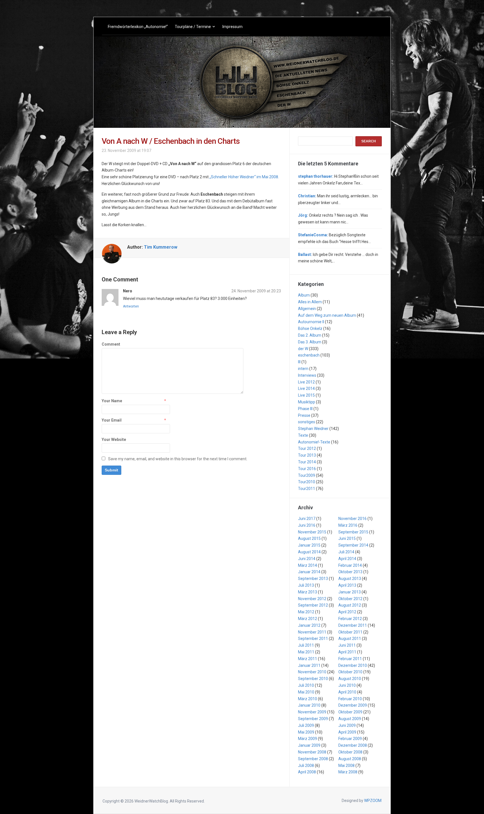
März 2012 (307, 618)
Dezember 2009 (352, 705)
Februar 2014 (350, 565)
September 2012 (313, 605)
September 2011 (313, 638)
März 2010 (307, 699)
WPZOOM (372, 800)
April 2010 (347, 692)
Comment (111, 344)
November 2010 (312, 672)
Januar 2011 (309, 665)
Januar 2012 (309, 625)
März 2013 (307, 592)
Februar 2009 (350, 738)
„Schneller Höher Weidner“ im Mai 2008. (244, 177)
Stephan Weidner (313, 428)
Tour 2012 (307, 448)
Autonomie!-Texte (314, 442)
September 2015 (353, 532)
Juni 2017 (306, 518)
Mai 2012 (306, 612)
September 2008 (313, 759)
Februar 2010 (350, 699)
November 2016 (352, 518)
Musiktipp (306, 402)
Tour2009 (306, 475)
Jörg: (303, 215)
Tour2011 (306, 488)
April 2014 (347, 558)
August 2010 (349, 678)
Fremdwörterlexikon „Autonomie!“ (138, 26)
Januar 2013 (349, 592)
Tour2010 (306, 482)
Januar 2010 (309, 705)
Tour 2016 (307, 468)
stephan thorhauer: (315, 176)
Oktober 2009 (350, 712)
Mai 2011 (306, 652)
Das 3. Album (309, 342)
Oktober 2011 (350, 632)
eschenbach (309, 355)
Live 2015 (306, 395)
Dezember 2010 (352, 665)
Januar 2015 (309, 545)
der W (303, 348)
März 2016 (347, 525)
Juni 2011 (347, 645)
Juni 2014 (306, 558)
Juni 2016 (306, 525)
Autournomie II (311, 322)
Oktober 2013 (350, 572)
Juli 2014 (346, 552)
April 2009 (347, 732)
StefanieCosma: (313, 235)
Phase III (305, 408)
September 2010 (313, 678)
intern (303, 368)
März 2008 (347, 772)
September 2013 (313, 578)
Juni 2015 (347, 538)
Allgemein (307, 308)
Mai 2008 (346, 765)
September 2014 (353, 545)
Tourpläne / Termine (193, 26)
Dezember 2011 (352, 625)
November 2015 (312, 532)
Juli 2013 (306, 585)
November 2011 (312, 632)
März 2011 (307, 658)
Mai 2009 (306, 732)
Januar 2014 (309, 572)
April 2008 (307, 772)
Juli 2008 (306, 765)
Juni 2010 (347, 685)
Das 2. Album (309, 335)
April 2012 (347, 612)
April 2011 (347, 652)
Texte (303, 435)
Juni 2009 (347, 725)
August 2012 (349, 605)
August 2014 (309, 552)
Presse (304, 415)
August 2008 (349, 759)
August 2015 (309, 538)
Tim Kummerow (160, 247)
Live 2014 (306, 388)
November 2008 (312, 752)
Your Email (112, 420)
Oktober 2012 (350, 598)
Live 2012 (306, 382)
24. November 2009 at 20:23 (256, 291)
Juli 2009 (306, 725)
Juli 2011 (306, 645)
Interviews (307, 375)
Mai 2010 (306, 692)
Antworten (131, 306)
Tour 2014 (307, 462)
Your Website (114, 439)
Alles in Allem (310, 302)
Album (304, 295)
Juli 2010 (306, 685)
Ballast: (305, 254)
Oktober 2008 (350, 752)
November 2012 (312, 598)
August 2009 (349, 718)
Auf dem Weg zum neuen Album (327, 315)
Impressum (232, 26)
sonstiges (306, 422)
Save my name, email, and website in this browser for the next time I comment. (177, 459)
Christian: (307, 196)
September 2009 (313, 718)
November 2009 (312, 712)
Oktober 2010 (350, 672)
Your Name (112, 401)
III (299, 362)
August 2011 (349, 638)
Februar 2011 (350, 658)
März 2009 (307, 738)
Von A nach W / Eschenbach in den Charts (171, 141)
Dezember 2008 (352, 745)
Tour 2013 (307, 455)
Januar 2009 (309, 745)
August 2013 (349, 578)
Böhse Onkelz (310, 328)
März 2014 (307, 565)
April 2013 (347, 585)
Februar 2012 (350, 618)
